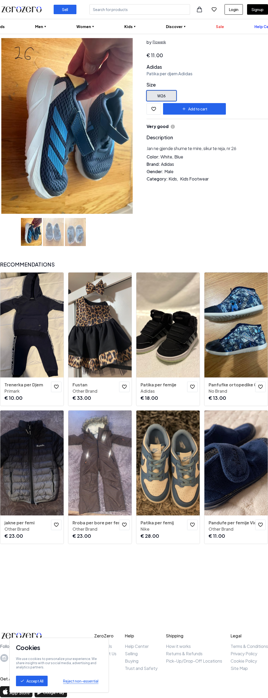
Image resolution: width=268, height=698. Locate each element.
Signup (258, 9)
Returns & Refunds (184, 653)
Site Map (239, 668)
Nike (145, 529)
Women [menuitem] (83, 26)
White (166, 156)
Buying (131, 661)
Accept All (34, 681)
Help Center (137, 646)
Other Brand (84, 391)
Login (233, 9)
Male (169, 171)
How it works (178, 646)
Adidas (154, 67)
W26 (161, 95)
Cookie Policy (244, 661)
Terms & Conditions (249, 646)
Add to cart (197, 108)
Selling (131, 653)
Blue (178, 156)
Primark (12, 391)
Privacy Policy (244, 653)
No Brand (218, 391)
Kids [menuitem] (128, 26)
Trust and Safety (141, 668)
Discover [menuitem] (174, 26)
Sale (220, 26)
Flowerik (159, 42)
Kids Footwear (194, 179)
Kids (173, 179)
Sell (65, 9)
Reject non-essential (80, 681)
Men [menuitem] (39, 26)
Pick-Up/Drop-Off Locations (194, 661)
